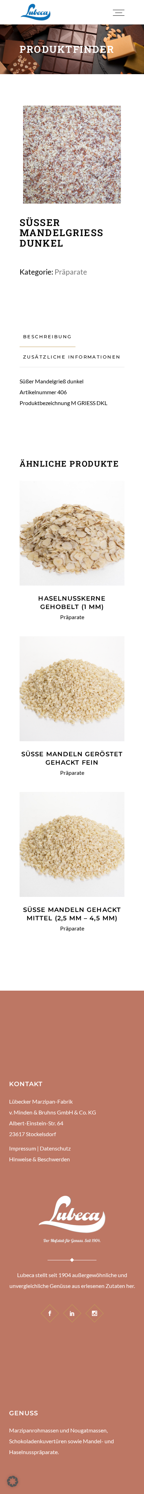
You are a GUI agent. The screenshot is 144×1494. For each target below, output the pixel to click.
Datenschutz (55, 1148)
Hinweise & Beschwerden (39, 1159)
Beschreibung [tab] (47, 336)
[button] (12, 1481)
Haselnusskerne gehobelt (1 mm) (72, 603)
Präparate (71, 271)
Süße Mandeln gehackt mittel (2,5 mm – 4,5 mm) (72, 914)
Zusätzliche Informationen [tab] (72, 357)
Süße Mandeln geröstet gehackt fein (72, 758)
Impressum (22, 1148)
